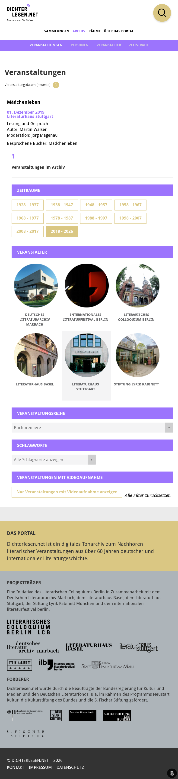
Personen (80, 44)
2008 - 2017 (27, 231)
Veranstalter (109, 44)
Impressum (40, 767)
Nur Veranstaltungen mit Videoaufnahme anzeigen (67, 492)
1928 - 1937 (27, 205)
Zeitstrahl (139, 44)
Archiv (79, 31)
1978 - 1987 (62, 218)
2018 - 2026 (62, 231)
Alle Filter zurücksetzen (148, 495)
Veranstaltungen (46, 44)
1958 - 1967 (130, 205)
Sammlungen (56, 31)
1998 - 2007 (130, 218)
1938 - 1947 (62, 205)
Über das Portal (119, 31)
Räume (95, 31)
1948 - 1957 (96, 205)
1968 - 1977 (27, 218)
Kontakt (15, 767)
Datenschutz (70, 767)
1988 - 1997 (96, 218)
